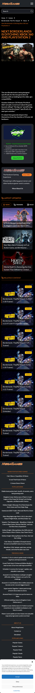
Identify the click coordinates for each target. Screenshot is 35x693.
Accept (17, 677)
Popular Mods (17, 650)
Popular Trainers (17, 646)
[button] (32, 662)
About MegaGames (17, 627)
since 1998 (26, 175)
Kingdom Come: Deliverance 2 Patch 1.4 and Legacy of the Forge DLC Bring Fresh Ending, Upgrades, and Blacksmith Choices (18, 499)
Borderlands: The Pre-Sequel (10, 20)
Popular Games (17, 642)
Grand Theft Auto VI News (17, 479)
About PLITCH (17, 158)
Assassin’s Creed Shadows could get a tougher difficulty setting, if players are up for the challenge (17, 577)
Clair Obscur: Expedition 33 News (17, 476)
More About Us (17, 188)
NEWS (7, 204)
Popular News (17, 657)
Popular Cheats (17, 653)
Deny (17, 681)
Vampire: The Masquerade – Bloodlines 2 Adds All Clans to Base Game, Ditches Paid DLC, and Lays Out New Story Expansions (17, 524)
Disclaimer (17, 634)
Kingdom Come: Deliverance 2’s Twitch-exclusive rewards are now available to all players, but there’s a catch (17, 608)
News (25, 20)
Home (3, 18)
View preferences (17, 686)
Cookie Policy (16, 690)
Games (11, 18)
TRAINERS (19, 204)
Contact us (17, 631)
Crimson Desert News (17, 483)
